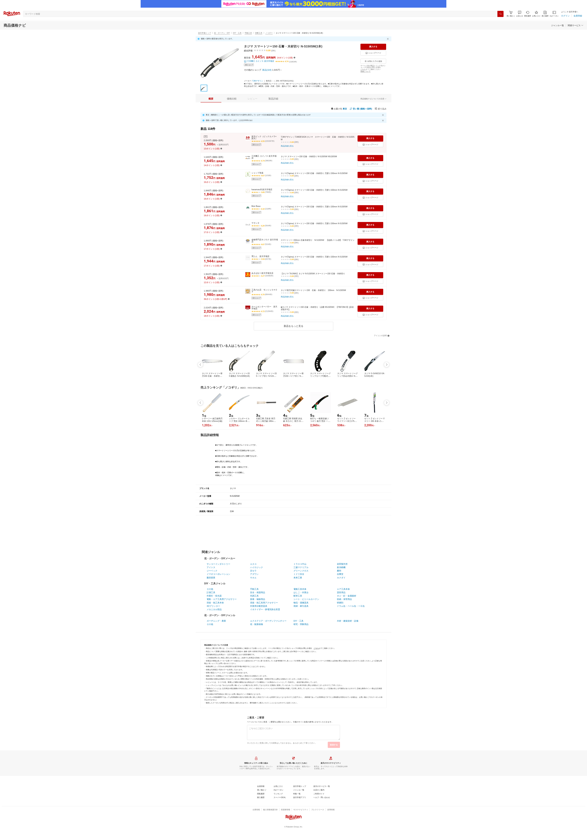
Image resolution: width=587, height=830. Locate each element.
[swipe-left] (200, 364)
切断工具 (258, 33)
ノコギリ (269, 33)
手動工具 (248, 33)
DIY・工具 (237, 33)
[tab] (211, 98)
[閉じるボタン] (388, 38)
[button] (519, 14)
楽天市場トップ (204, 33)
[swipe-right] (386, 364)
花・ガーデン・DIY (222, 33)
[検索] (500, 14)
